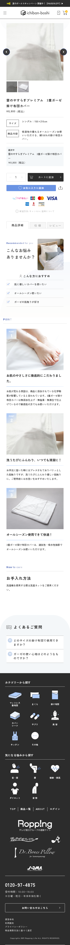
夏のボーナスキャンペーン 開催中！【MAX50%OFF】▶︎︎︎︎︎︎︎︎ (37, 3)
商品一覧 (25, 809)
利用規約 (9, 923)
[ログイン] (58, 13)
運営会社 (9, 919)
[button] (6, 52)
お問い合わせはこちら (35, 908)
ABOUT (40, 809)
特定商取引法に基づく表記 (18, 930)
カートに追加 (46, 177)
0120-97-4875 (20, 884)
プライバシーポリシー (16, 926)
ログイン (55, 809)
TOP (13, 809)
